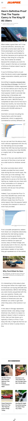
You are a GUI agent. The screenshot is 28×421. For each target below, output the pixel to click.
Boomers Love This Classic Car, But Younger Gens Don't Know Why (21, 380)
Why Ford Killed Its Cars (13, 271)
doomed (24, 74)
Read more (6, 277)
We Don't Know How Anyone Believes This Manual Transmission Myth (6, 382)
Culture (4, 7)
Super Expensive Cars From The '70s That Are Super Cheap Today (7, 407)
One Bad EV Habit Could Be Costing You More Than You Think (21, 406)
